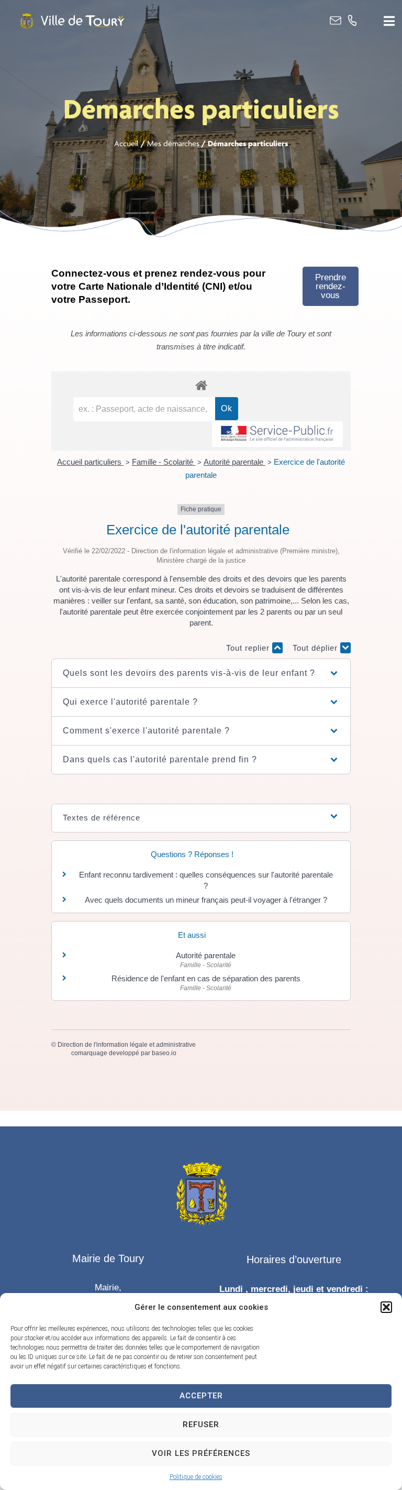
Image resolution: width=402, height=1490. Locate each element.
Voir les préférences (201, 1453)
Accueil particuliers (90, 461)
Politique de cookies (196, 1477)
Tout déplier (316, 647)
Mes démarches (173, 143)
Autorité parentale (234, 461)
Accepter (201, 1395)
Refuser (201, 1424)
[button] (386, 1307)
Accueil (126, 143)
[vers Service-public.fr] (277, 434)
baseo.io (164, 1053)
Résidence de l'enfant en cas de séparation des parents (205, 978)
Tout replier (249, 647)
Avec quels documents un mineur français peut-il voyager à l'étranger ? (206, 899)
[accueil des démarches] (201, 385)
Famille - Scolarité (163, 461)
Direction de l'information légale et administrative (127, 1044)
